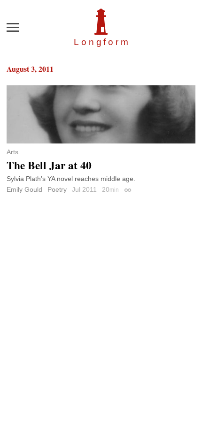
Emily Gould (24, 189)
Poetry (57, 189)
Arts (12, 152)
